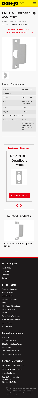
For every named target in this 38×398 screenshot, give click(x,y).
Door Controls (7, 296)
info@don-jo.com (8, 373)
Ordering (5, 275)
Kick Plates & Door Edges (11, 306)
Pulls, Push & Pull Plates (11, 316)
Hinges (4, 302)
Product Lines (7, 21)
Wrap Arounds (7, 326)
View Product (17, 196)
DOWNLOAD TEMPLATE (17, 29)
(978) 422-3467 (10, 369)
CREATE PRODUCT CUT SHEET (17, 33)
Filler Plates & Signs (9, 299)
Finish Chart (6, 347)
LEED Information (9, 341)
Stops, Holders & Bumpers (11, 319)
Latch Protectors (8, 309)
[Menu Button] (34, 4)
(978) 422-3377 (7, 365)
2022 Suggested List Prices (12, 344)
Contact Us (6, 278)
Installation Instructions (11, 354)
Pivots (4, 313)
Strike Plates (20, 21)
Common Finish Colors (10, 351)
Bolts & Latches (8, 292)
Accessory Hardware (9, 289)
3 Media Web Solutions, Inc (7, 388)
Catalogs (5, 271)
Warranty (5, 337)
